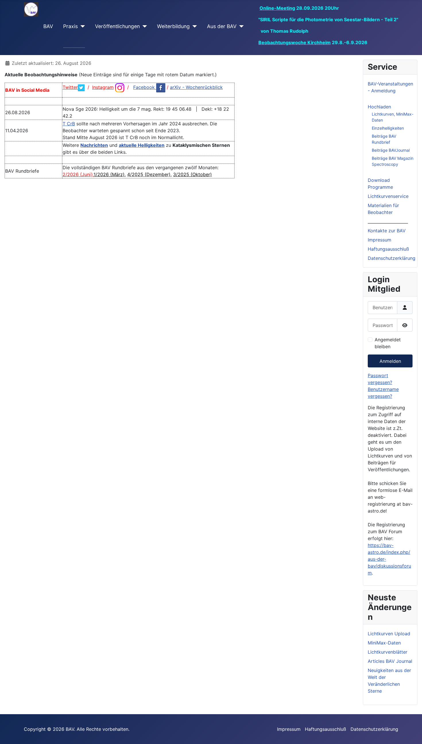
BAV (48, 26)
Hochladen (379, 107)
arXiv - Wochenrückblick (196, 87)
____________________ (388, 221)
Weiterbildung (173, 26)
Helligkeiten (151, 145)
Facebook (144, 87)
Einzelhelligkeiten (388, 128)
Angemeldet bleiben (388, 343)
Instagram (103, 87)
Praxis (70, 26)
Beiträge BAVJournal (391, 150)
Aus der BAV (222, 26)
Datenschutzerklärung (391, 258)
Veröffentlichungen (117, 26)
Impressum (379, 240)
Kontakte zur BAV (387, 230)
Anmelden (390, 361)
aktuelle (128, 145)
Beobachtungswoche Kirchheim (294, 42)
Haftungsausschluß (388, 249)
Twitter (70, 87)
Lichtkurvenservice (388, 196)
